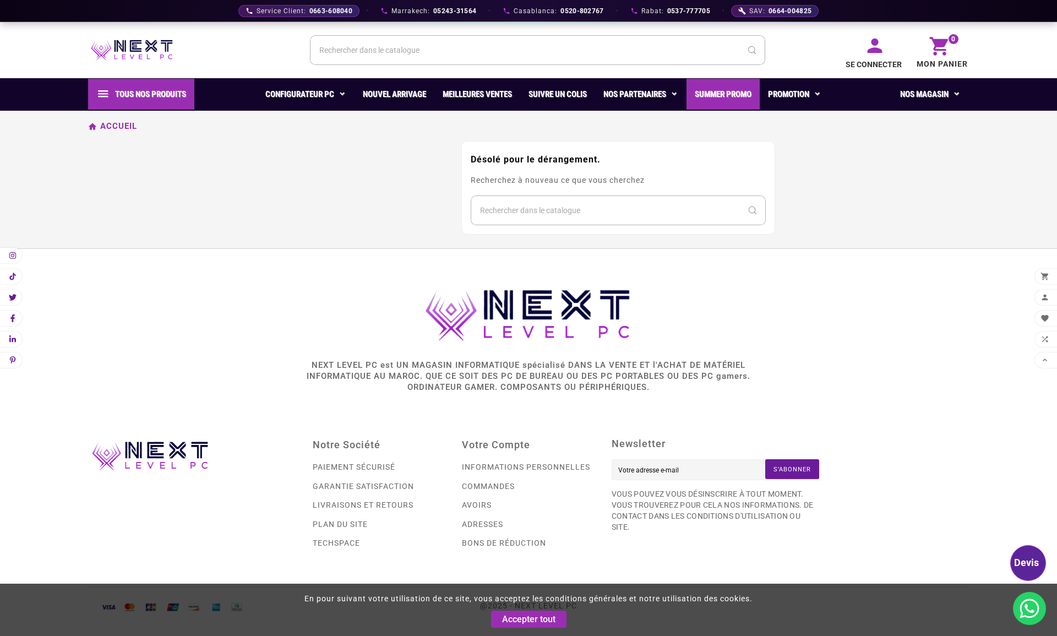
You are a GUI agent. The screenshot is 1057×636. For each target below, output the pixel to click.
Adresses (482, 524)
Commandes (488, 486)
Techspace (336, 543)
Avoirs (477, 505)
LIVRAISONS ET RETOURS (363, 505)
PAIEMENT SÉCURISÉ (354, 467)
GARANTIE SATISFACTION (363, 486)
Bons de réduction (504, 543)
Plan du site (340, 524)
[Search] (752, 50)
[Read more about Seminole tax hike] (1029, 608)
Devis (1026, 562)
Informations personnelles (526, 467)
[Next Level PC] (132, 50)
